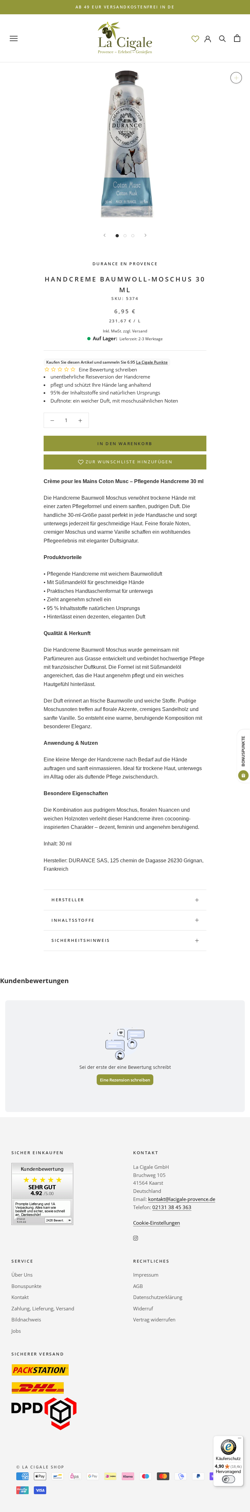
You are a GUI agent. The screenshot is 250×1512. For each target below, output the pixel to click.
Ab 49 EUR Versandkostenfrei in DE (125, 7)
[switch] (228, 1479)
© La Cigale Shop (40, 1467)
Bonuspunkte (26, 1286)
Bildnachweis (26, 1319)
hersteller (67, 900)
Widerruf (143, 1308)
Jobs (16, 1331)
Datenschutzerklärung (157, 1297)
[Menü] (239, 1439)
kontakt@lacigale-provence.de (181, 1199)
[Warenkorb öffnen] (237, 38)
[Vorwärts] (145, 235)
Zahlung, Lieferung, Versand (42, 1308)
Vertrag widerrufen (154, 1319)
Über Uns (22, 1274)
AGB (138, 1286)
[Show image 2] (125, 235)
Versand (139, 331)
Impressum (146, 1274)
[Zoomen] (236, 77)
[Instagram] (135, 1237)
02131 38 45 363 (171, 1207)
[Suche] (222, 38)
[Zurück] (104, 235)
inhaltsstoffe (73, 920)
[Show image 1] (117, 235)
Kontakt (20, 1297)
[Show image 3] (132, 235)
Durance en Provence (125, 264)
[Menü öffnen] (14, 38)
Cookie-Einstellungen (156, 1222)
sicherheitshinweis (80, 940)
